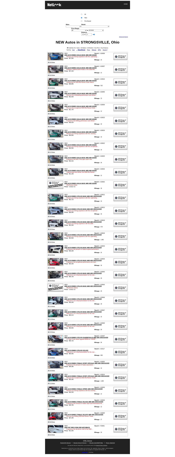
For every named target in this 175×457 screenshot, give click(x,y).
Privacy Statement (110, 442)
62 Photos (52, 255)
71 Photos (52, 306)
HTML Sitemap (87, 441)
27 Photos (52, 100)
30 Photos (52, 280)
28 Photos (52, 203)
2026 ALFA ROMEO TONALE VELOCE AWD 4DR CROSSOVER (83, 402)
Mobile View (85, 452)
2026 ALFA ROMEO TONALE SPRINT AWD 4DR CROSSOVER (83, 389)
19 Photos (52, 344)
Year (73, 50)
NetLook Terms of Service (101, 445)
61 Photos (52, 434)
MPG (99, 50)
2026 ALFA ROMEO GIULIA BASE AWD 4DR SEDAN (80, 55)
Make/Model (81, 50)
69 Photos (52, 422)
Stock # (105, 50)
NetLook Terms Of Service (80, 442)
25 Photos (52, 75)
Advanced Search (123, 36)
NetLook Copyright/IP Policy (96, 442)
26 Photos (52, 62)
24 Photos (52, 177)
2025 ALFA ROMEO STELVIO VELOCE (76, 350)
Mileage (94, 50)
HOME (126, 4)
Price (88, 50)
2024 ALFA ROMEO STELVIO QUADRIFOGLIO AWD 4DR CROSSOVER (86, 337)
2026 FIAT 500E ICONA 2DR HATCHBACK (77, 427)
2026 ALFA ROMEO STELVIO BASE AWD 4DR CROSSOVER (83, 196)
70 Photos (52, 332)
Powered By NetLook (65, 442)
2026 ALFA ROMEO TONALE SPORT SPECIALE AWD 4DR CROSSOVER (86, 363)
